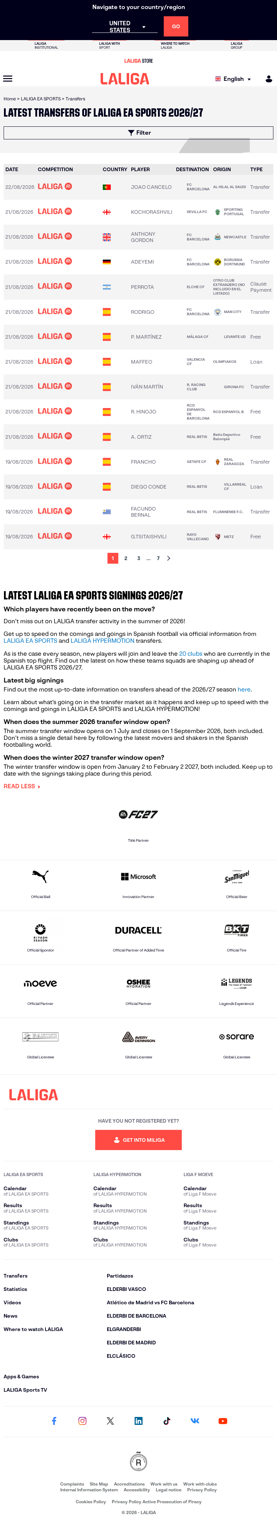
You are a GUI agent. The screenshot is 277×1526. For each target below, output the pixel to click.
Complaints (72, 1484)
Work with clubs (200, 1484)
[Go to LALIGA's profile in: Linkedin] (138, 1421)
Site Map (99, 1484)
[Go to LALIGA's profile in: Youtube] (222, 1421)
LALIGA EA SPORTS (30, 641)
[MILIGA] (266, 78)
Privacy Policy (202, 1489)
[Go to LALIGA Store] (138, 61)
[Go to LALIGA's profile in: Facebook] (54, 1421)
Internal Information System (89, 1489)
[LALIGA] (125, 78)
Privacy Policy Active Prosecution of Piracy (157, 1501)
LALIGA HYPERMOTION (103, 641)
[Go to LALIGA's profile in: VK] (194, 1421)
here (244, 689)
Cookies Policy (91, 1501)
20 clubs (190, 654)
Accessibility (137, 1489)
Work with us (163, 1484)
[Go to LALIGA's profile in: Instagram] (82, 1421)
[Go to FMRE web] (138, 1462)
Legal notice (168, 1489)
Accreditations (129, 1484)
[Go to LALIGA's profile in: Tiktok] (166, 1421)
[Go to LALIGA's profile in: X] (110, 1421)
